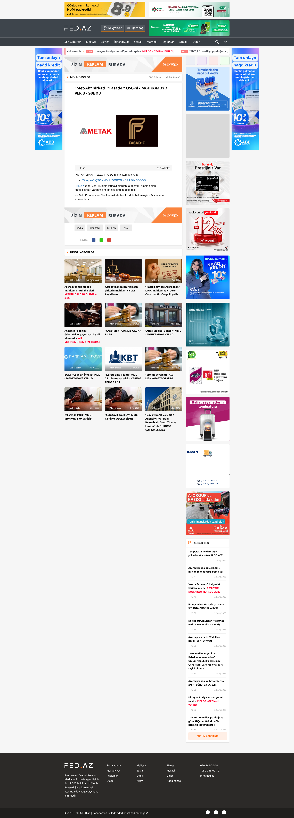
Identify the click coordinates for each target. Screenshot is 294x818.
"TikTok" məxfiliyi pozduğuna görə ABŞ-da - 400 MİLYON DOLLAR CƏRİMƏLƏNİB (172, 51)
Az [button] (225, 42)
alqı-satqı (95, 227)
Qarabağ (138, 28)
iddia (80, 227)
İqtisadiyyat (121, 42)
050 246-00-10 (210, 770)
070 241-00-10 (209, 765)
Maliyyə (91, 42)
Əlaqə (110, 780)
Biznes (105, 42)
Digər (196, 42)
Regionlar (168, 42)
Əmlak (183, 42)
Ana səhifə (155, 77)
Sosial (138, 42)
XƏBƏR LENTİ (202, 543)
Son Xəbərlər (72, 42)
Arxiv (140, 780)
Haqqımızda (174, 780)
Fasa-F (126, 227)
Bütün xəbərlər (207, 736)
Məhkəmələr (173, 77)
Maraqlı (152, 42)
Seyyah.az (115, 28)
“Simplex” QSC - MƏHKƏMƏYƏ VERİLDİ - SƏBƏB (113, 180)
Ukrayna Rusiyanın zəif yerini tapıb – (68, 51)
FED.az (79, 185)
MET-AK (111, 227)
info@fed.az (207, 775)
